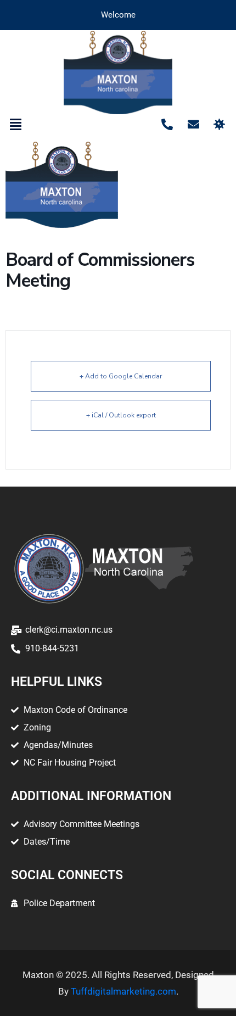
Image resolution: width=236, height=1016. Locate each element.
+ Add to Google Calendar (121, 376)
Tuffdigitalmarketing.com (123, 991)
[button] (15, 124)
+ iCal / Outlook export (121, 415)
